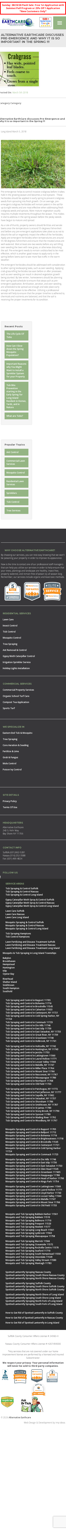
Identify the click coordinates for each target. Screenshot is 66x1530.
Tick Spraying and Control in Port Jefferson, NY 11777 (33, 1092)
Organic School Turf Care (16, 696)
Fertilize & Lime (11, 751)
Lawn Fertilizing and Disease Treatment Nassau (30, 944)
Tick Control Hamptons (18, 936)
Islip (5, 970)
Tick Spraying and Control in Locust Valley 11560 (31, 1061)
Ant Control (12, 452)
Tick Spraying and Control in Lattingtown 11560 (30, 1055)
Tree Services (13, 510)
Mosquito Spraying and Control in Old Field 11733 (31, 1205)
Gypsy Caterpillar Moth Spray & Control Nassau (30, 902)
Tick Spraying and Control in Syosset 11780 (28, 1114)
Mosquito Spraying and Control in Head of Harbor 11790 (35, 1178)
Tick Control (12, 501)
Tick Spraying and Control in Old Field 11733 (28, 1083)
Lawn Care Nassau (15, 914)
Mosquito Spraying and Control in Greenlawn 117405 (33, 1172)
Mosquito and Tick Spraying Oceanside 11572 (29, 1244)
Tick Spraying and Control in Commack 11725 (29, 1022)
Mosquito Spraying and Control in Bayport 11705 (31, 1129)
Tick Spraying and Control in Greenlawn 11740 (30, 1037)
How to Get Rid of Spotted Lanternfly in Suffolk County (34, 1312)
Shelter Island (10, 981)
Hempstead (9, 964)
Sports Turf (9, 708)
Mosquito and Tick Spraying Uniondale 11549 (29, 1256)
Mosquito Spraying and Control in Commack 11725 (32, 1154)
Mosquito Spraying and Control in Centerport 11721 (32, 1145)
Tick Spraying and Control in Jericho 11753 (28, 1052)
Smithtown (8, 985)
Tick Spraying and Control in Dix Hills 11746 (28, 1025)
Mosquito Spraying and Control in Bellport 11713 (31, 1132)
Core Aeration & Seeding (16, 745)
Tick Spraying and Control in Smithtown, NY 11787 (32, 1104)
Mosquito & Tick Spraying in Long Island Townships (29, 953)
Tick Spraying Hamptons (18, 933)
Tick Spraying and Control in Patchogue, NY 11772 (32, 1088)
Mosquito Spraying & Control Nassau (25, 925)
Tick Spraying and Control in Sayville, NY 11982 (30, 1095)
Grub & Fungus (10, 757)
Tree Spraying (10, 644)
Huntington (9, 967)
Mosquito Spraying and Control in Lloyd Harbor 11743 (33, 1192)
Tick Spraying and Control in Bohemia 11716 (29, 1003)
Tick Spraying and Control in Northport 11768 (29, 1080)
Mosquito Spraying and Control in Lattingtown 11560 (33, 1186)
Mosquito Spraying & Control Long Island (27, 928)
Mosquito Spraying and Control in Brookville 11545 (32, 1141)
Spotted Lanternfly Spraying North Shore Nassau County (35, 1278)
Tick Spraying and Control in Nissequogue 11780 (31, 1077)
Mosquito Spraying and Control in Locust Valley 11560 (33, 1196)
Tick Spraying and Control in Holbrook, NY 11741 (31, 1041)
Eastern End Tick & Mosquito (17, 732)
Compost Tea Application (16, 702)
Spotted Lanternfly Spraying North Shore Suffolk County (35, 1289)
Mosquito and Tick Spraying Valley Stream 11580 (31, 1260)
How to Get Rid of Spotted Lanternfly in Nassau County (34, 1317)
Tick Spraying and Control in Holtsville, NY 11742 (31, 1046)
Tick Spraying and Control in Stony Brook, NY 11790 (32, 1111)
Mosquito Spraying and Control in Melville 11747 (31, 1199)
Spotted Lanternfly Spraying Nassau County (28, 1272)
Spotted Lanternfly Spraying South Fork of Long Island (34, 1304)
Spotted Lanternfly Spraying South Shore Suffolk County (35, 1286)
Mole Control (9, 763)
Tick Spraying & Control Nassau (22, 891)
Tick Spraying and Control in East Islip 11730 (28, 1028)
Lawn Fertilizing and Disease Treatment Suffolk (30, 941)
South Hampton (11, 988)
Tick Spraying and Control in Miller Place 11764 (30, 1068)
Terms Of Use (10, 807)
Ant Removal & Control (15, 650)
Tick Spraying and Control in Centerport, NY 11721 (32, 1012)
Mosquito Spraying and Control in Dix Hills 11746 (31, 1159)
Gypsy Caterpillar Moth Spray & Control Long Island (32, 905)
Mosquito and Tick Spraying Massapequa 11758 (30, 1236)
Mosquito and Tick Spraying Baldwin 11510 (28, 1217)
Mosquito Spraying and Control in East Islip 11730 (31, 1162)
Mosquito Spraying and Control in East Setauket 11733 (34, 1165)
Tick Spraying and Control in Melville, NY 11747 (30, 1065)
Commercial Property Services (18, 689)
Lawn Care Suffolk (15, 910)
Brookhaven (9, 961)
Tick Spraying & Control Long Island (24, 894)
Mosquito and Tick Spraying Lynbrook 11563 (29, 1233)
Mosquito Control (15, 472)
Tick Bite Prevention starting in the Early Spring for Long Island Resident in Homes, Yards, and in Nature (16, 396)
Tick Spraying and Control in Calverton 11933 (29, 1009)
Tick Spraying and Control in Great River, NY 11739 (32, 1034)
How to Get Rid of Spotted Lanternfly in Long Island (32, 1322)
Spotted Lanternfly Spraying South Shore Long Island (33, 1297)
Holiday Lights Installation (16, 668)
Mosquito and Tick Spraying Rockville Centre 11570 (32, 1247)
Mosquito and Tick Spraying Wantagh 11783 (29, 1263)
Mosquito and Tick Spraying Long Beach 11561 (30, 1229)
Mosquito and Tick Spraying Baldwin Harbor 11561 (32, 1214)
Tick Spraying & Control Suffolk (22, 888)
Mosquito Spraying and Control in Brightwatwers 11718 (34, 1138)
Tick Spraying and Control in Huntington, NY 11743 (32, 1049)
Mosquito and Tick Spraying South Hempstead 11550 (33, 1253)
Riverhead (8, 978)
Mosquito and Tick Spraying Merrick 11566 (28, 1241)
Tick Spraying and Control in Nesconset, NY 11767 (32, 1074)
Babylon (7, 958)
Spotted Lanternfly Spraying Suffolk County (28, 1283)
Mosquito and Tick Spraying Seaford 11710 (28, 1250)
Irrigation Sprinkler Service (17, 662)
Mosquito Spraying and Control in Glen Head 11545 (32, 1169)
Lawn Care (8, 619)
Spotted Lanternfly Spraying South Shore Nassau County (35, 1275)
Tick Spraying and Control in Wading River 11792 (31, 1117)
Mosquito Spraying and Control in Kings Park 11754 (32, 1181)
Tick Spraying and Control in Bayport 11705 (28, 1000)
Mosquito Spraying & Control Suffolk (25, 922)
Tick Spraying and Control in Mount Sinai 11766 (30, 1071)
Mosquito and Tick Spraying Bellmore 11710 (28, 1220)
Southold (7, 991)
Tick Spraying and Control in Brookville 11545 (29, 1006)
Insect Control (10, 625)
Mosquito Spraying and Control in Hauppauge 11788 (33, 1175)
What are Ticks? (14, 415)
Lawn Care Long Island (17, 917)
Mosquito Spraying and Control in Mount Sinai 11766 (33, 1202)
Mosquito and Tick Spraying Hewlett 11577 (28, 1226)
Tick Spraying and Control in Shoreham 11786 (29, 1101)
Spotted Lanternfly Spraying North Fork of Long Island (34, 1300)
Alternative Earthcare (20, 1417)
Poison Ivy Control (12, 769)
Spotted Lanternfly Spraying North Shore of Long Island (35, 1294)
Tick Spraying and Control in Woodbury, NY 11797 (31, 1120)
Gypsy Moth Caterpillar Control (19, 656)
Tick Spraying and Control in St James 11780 (28, 1107)
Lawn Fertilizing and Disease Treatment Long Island (33, 948)
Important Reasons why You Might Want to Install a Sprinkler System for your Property (16, 370)
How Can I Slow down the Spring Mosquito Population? (15, 350)
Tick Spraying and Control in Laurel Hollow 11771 (31, 1058)
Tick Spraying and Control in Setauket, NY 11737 (31, 1098)
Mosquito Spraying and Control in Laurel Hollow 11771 (34, 1189)
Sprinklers (11, 493)
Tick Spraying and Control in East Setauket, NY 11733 (33, 1031)
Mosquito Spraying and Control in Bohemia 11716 (31, 1135)
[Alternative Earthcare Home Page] (18, 23)
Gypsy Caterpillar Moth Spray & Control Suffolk (30, 899)
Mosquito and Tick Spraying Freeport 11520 (28, 1223)
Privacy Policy (10, 801)
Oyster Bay (8, 973)
